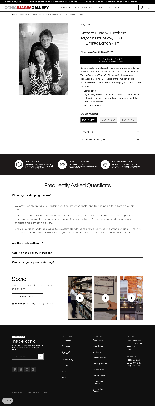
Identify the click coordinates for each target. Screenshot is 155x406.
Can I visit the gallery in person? (32, 252)
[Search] (136, 7)
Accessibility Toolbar (98, 390)
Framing (87, 132)
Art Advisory (66, 346)
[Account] (142, 7)
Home (14, 15)
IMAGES (43, 393)
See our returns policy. (129, 168)
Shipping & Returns (94, 140)
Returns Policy (67, 360)
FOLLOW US (28, 297)
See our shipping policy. (34, 168)
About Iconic (98, 340)
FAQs (64, 371)
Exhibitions (97, 352)
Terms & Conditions (100, 376)
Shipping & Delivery (66, 353)
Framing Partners (100, 364)
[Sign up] (40, 356)
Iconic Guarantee (100, 346)
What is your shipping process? (32, 195)
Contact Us (66, 366)
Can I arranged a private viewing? (33, 262)
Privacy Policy (98, 370)
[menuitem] (118, 7)
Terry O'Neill (86, 25)
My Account (66, 340)
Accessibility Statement (98, 382)
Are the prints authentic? (27, 243)
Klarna (64, 377)
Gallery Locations (100, 358)
